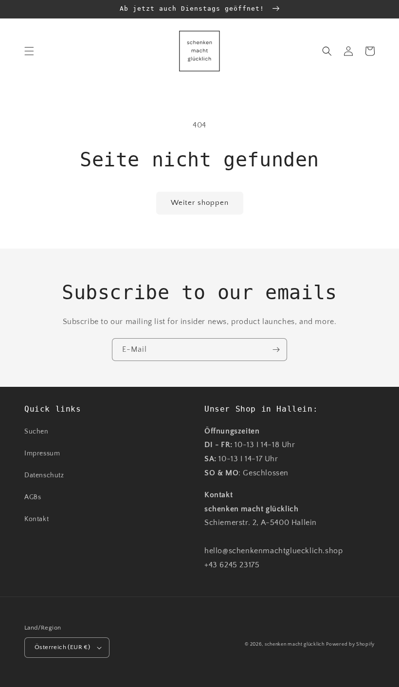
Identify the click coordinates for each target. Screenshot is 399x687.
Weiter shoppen (200, 203)
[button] (29, 51)
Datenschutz (44, 475)
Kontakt (36, 519)
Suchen (36, 431)
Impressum (42, 453)
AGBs (32, 497)
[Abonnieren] (276, 349)
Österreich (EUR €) (62, 647)
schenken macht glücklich (295, 644)
